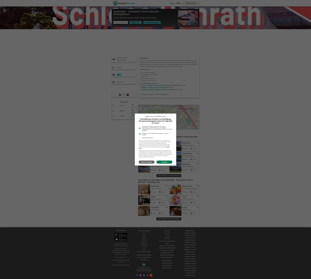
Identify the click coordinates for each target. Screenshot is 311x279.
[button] (155, 138)
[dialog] (155, 140)
